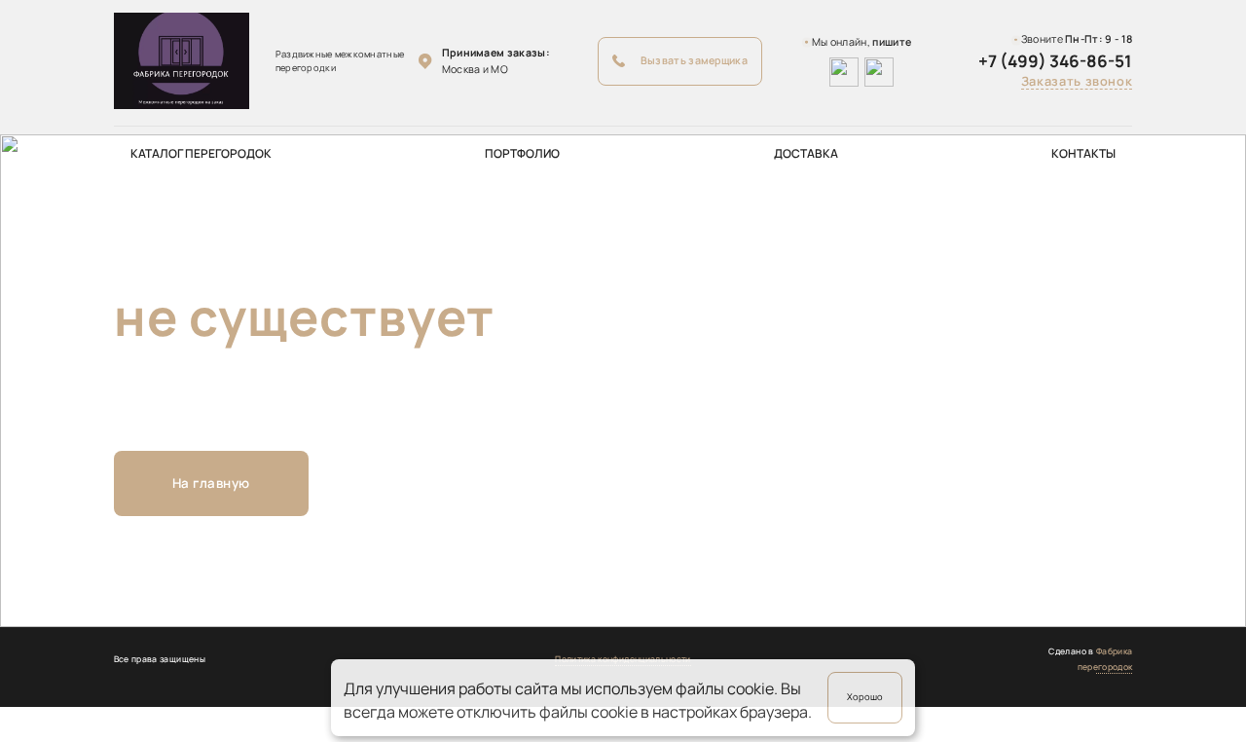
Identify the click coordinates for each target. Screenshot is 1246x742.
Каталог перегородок (201, 153)
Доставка (806, 153)
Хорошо (865, 696)
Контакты (1083, 153)
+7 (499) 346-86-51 (1055, 61)
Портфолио (522, 153)
